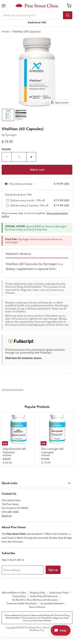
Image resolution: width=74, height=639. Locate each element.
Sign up (53, 569)
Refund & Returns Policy (14, 592)
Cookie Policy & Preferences (44, 596)
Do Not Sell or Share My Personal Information (35, 599)
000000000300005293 (12, 390)
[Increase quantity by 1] (31, 157)
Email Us (6, 515)
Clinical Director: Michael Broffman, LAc (49, 628)
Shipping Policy (37, 592)
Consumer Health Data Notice (22, 603)
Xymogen (11, 134)
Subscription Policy (58, 592)
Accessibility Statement (52, 603)
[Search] (67, 15)
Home (5, 31)
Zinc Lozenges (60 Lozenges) (52, 450)
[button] (8, 115)
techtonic (7, 455)
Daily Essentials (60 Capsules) (14, 450)
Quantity (6, 149)
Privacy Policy (19, 596)
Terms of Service (37, 607)
